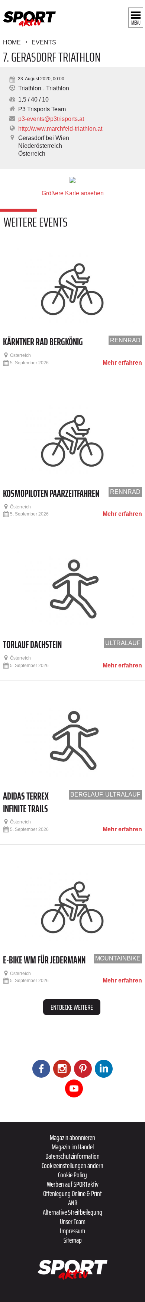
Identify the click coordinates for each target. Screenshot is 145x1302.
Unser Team (73, 1221)
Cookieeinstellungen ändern (72, 1165)
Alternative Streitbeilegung (72, 1212)
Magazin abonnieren (72, 1137)
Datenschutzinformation (72, 1156)
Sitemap (73, 1240)
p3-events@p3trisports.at (51, 119)
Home (12, 42)
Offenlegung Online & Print (72, 1193)
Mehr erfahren (122, 363)
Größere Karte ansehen (73, 193)
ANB (72, 1203)
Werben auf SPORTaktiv (73, 1184)
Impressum (72, 1231)
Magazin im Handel (73, 1147)
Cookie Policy (72, 1175)
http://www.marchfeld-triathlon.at (60, 128)
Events (44, 42)
